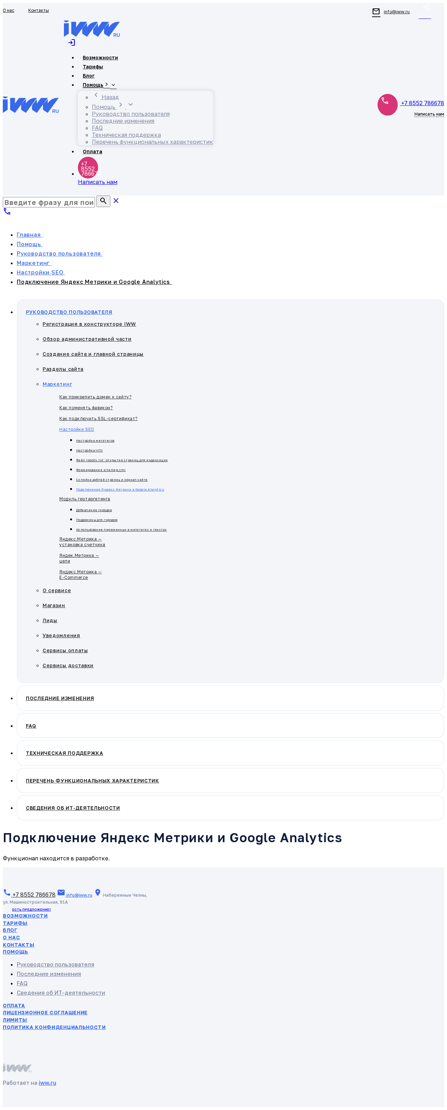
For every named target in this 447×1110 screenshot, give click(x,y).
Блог (10, 930)
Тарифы (15, 923)
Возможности (25, 916)
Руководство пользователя (55, 964)
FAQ (22, 983)
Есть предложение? (31, 909)
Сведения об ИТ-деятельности (61, 992)
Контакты (19, 945)
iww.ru (47, 1082)
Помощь (15, 952)
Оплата (14, 1005)
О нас (11, 937)
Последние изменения (49, 973)
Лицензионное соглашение (45, 1012)
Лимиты (15, 1020)
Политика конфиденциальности (54, 1027)
